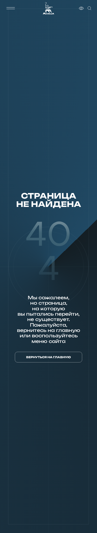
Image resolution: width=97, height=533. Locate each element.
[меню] (10, 8)
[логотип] (48, 8)
